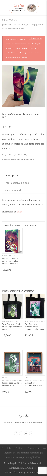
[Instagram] (21, 433)
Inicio (5, 20)
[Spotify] (26, 433)
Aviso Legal (10, 463)
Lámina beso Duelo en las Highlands (12, 384)
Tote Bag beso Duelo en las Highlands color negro (12, 326)
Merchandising (20, 24)
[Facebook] (16, 433)
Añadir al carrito (12, 251)
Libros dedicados (8, 256)
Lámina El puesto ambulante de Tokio (33, 384)
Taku (19, 211)
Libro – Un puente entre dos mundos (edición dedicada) (10, 260)
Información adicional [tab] (17, 182)
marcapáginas (12, 159)
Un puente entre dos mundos (25, 159)
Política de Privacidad (29, 463)
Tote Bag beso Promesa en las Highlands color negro (34, 326)
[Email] (31, 433)
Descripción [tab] (12, 175)
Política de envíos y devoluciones (22, 472)
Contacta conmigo (36, 38)
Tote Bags (18, 321)
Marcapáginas (13, 155)
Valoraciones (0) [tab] (14, 189)
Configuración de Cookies (22, 467)
